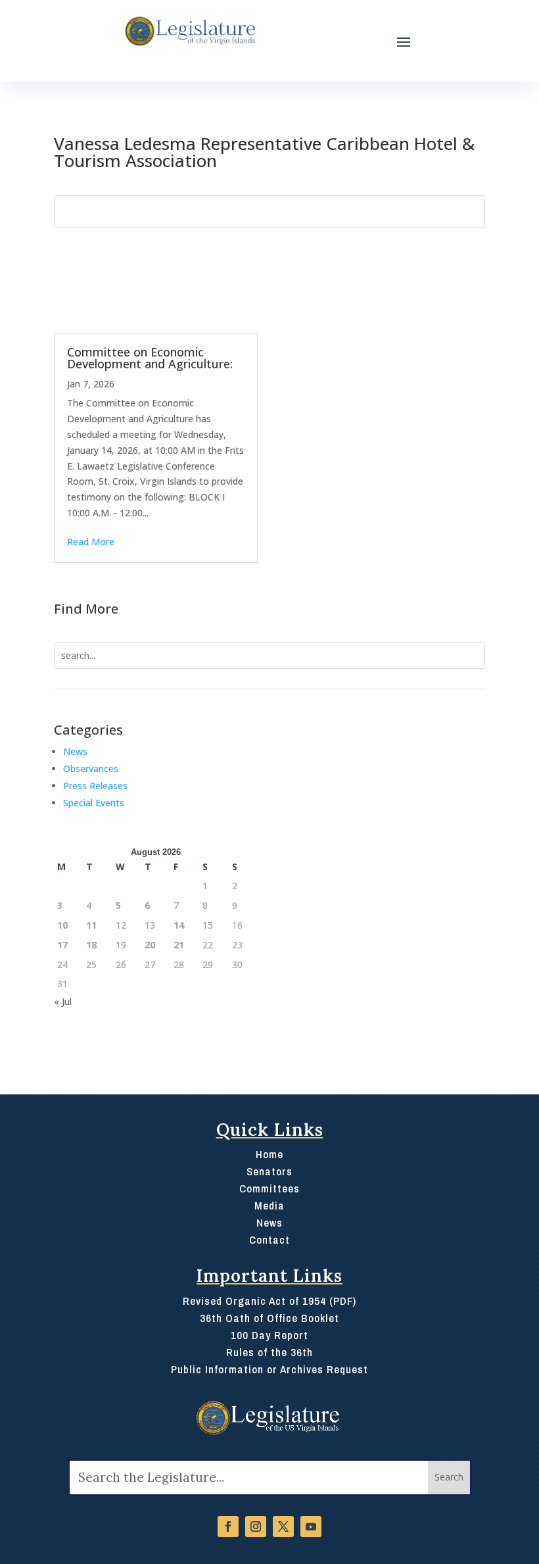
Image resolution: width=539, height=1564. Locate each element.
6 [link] (147, 905)
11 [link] (91, 925)
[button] (403, 41)
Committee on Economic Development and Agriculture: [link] (150, 358)
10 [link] (62, 925)
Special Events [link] (93, 802)
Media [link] (269, 1205)
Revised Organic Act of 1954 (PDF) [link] (269, 1300)
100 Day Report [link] (269, 1334)
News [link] (75, 751)
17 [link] (62, 945)
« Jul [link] (63, 1001)
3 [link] (59, 905)
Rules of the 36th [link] (269, 1351)
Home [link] (269, 1153)
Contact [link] (269, 1239)
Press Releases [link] (95, 785)
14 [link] (179, 925)
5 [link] (118, 905)
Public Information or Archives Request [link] (269, 1369)
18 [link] (91, 945)
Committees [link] (269, 1188)
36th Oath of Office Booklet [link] (269, 1317)
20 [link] (150, 945)
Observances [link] (90, 768)
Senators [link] (269, 1171)
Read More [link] (90, 541)
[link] (189, 31)
